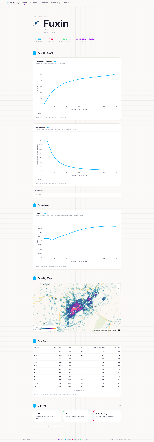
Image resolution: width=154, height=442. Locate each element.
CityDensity (14, 3)
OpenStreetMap (106, 330)
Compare (34, 3)
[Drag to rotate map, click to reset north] (118, 291)
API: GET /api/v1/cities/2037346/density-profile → (49, 426)
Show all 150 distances (77, 390)
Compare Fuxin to (39, 191)
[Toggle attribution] (119, 330)
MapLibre (97, 330)
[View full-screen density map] (36, 286)
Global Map (55, 3)
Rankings (44, 3)
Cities (24, 3)
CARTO (115, 330)
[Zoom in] (118, 285)
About (66, 3)
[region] (77, 307)
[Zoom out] (118, 288)
